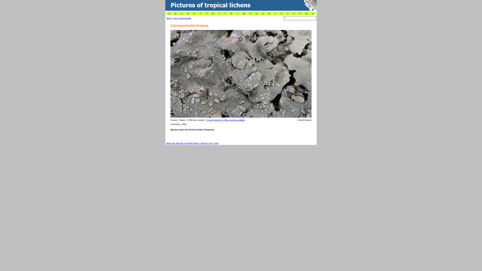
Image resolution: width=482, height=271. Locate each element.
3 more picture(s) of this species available (226, 120)
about (169, 18)
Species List (206, 143)
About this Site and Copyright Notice (182, 143)
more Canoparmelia (182, 18)
